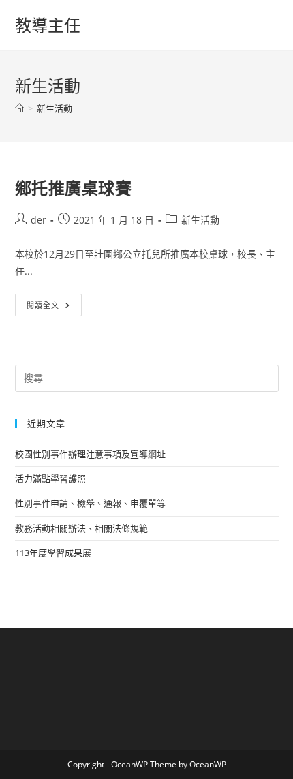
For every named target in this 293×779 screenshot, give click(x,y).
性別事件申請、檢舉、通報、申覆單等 (90, 503)
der (38, 219)
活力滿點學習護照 (50, 478)
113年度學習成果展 (53, 553)
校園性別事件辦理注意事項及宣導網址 (90, 454)
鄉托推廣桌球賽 (73, 188)
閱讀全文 (48, 307)
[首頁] (19, 108)
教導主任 (47, 25)
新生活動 (54, 108)
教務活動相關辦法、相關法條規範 (81, 528)
